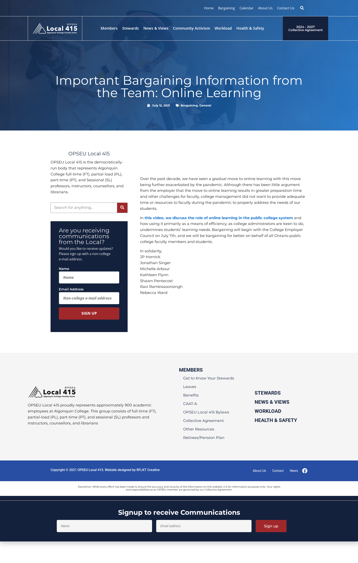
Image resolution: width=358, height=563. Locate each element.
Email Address (71, 289)
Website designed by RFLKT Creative (132, 470)
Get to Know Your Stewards (208, 378)
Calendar (246, 8)
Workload (223, 28)
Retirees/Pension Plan (203, 437)
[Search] (122, 208)
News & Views (155, 28)
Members (109, 28)
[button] (302, 8)
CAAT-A (190, 403)
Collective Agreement (203, 420)
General (205, 105)
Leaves (189, 386)
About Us (265, 8)
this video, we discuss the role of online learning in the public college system (219, 218)
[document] (179, 518)
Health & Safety (250, 28)
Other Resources (198, 429)
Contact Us (285, 8)
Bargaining (226, 8)
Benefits (191, 395)
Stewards (130, 28)
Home (209, 8)
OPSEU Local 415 (90, 470)
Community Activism (191, 28)
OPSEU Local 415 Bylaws (206, 412)
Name (64, 269)
